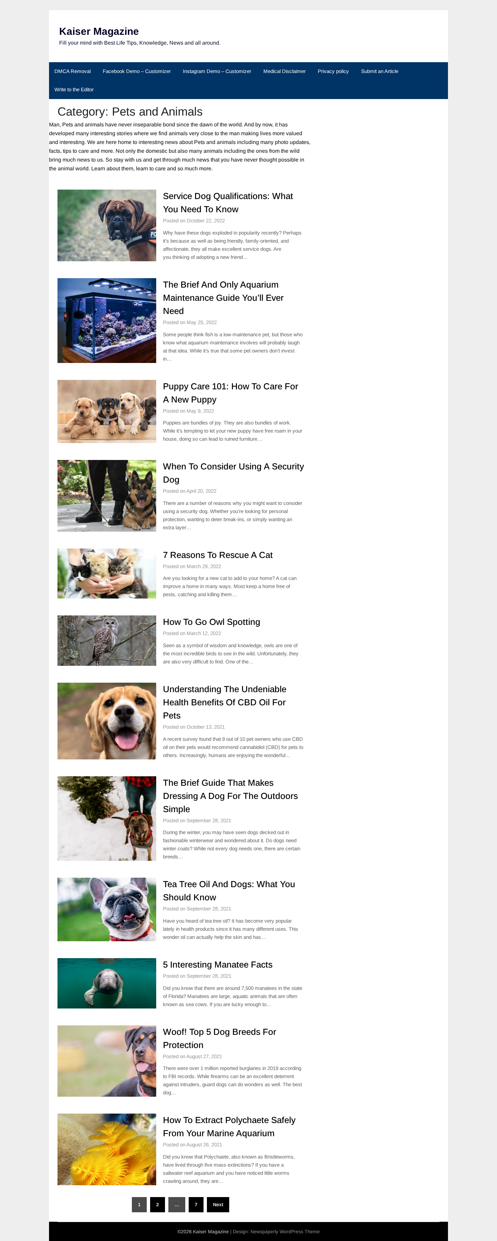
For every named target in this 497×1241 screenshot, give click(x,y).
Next (218, 1204)
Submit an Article (379, 71)
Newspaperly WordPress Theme (285, 1231)
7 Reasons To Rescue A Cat (218, 555)
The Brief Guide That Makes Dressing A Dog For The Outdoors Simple (230, 796)
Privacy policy (333, 71)
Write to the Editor (74, 89)
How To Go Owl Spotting (211, 622)
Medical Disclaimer (284, 71)
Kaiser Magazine (99, 31)
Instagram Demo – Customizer (217, 71)
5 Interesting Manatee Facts (218, 964)
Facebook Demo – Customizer (137, 71)
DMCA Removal (72, 71)
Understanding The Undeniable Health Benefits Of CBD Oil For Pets (224, 702)
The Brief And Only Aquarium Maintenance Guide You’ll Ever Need (223, 297)
